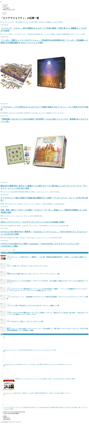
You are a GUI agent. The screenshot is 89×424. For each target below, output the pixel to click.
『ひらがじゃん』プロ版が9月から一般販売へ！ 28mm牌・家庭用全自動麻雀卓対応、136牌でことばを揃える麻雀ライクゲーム (47, 258)
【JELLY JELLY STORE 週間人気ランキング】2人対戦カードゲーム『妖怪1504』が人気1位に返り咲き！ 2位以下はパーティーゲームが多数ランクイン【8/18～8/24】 (47, 313)
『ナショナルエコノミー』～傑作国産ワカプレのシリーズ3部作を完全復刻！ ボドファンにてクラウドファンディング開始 (47, 297)
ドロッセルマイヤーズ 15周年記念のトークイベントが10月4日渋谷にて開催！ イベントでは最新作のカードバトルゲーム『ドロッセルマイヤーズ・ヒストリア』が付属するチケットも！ (47, 289)
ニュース (5, 4)
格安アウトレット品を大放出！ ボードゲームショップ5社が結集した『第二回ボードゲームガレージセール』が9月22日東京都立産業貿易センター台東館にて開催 (47, 329)
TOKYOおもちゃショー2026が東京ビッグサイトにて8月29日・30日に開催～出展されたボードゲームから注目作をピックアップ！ (47, 281)
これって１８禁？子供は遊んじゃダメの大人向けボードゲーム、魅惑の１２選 (33, 305)
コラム (5, 6)
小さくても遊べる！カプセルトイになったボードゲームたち (27, 266)
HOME (5, 416)
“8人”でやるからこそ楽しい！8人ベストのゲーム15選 (25, 321)
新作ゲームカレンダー (9, 9)
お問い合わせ (6, 419)
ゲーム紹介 (6, 8)
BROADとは (6, 417)
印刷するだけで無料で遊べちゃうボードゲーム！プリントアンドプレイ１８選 (33, 274)
